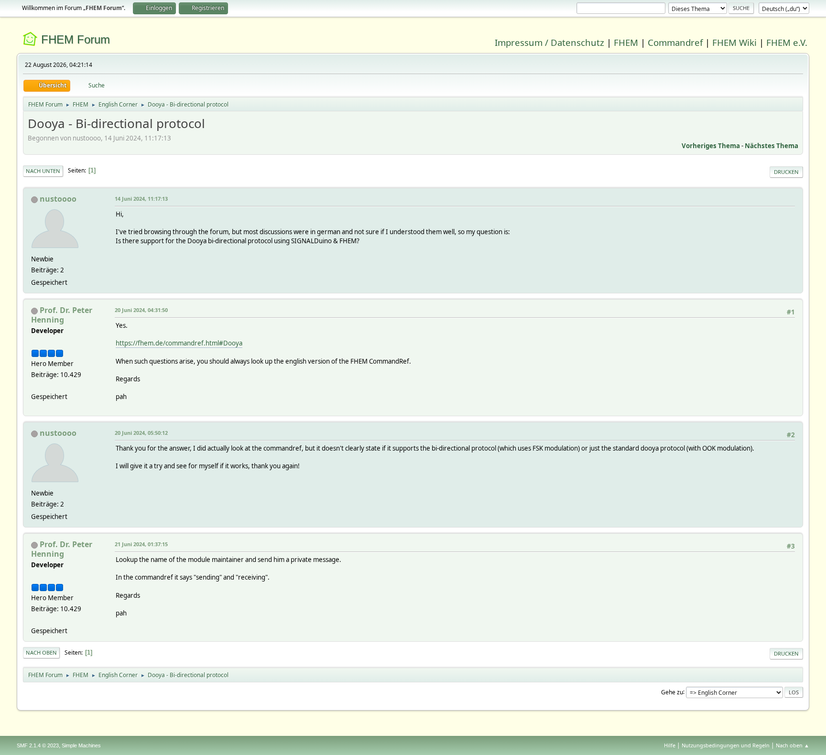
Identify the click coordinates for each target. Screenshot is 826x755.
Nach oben (41, 652)
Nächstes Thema (771, 145)
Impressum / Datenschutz (549, 42)
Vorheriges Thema (711, 145)
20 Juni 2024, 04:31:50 (141, 309)
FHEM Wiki (734, 42)
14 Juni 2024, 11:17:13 (141, 198)
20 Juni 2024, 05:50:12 (141, 432)
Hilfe (669, 745)
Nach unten (43, 170)
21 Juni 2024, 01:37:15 (141, 544)
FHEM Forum (75, 39)
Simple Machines (81, 745)
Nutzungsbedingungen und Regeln (726, 745)
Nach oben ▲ (792, 745)
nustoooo (58, 199)
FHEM (626, 42)
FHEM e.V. (786, 42)
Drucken (786, 171)
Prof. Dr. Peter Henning (61, 315)
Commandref (675, 42)
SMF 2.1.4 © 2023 (38, 745)
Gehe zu (672, 692)
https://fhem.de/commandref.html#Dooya (179, 343)
